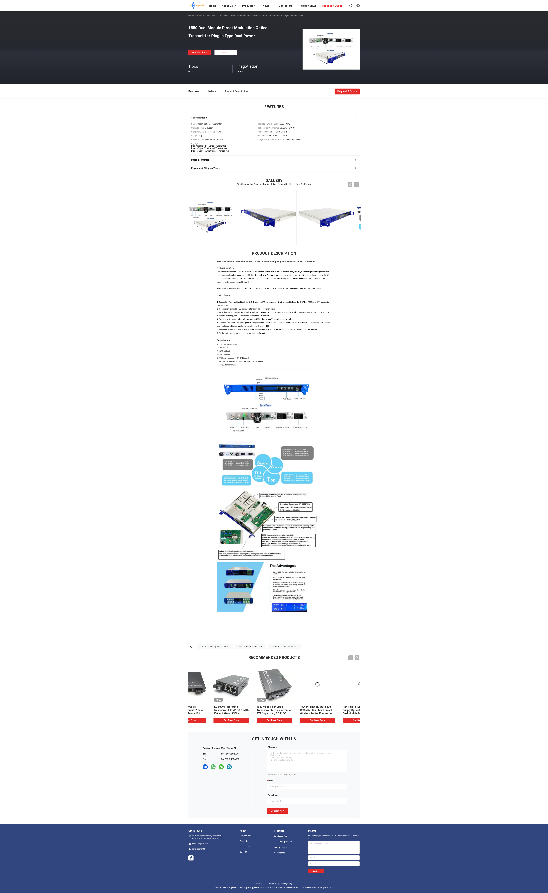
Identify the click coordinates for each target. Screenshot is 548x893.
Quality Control (245, 847)
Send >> (316, 871)
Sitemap (259, 884)
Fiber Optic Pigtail (280, 847)
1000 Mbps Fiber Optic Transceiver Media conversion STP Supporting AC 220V (338, 710)
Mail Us (226, 52)
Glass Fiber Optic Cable (283, 842)
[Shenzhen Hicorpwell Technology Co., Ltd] (197, 5)
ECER (331, 888)
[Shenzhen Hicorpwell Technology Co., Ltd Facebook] (191, 858)
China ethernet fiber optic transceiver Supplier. (232, 888)
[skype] (229, 766)
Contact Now (277, 810)
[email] (205, 766)
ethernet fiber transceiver (250, 646)
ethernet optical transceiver (284, 646)
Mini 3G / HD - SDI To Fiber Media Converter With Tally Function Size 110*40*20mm (208, 710)
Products (201, 15)
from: (271, 781)
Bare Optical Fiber (280, 836)
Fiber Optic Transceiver (218, 15)
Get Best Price (199, 52)
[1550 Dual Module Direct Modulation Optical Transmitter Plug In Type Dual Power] (331, 49)
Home (191, 15)
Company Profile (246, 836)
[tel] (237, 766)
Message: (272, 747)
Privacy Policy (286, 884)
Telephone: (273, 795)
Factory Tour (245, 841)
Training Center (307, 5)
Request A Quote (347, 91)
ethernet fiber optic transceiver (215, 646)
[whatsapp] (213, 766)
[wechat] (221, 766)
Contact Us (244, 852)
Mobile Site (272, 884)
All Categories (279, 853)
